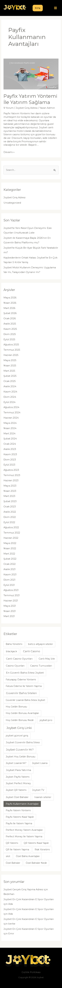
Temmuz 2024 (11, 412)
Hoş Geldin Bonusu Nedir (20, 720)
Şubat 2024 (10, 438)
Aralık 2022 (9, 511)
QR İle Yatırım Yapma (17, 849)
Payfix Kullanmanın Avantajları (22, 803)
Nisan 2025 (9, 365)
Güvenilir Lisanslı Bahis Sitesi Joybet (25, 700)
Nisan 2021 (9, 611)
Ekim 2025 (9, 334)
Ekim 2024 (9, 396)
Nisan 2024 (9, 428)
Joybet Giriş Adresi (27, 107)
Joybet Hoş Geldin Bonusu (20, 756)
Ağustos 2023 (11, 470)
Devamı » (8, 152)
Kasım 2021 (10, 574)
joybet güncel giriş (17, 735)
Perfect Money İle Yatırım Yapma (24, 836)
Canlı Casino (31, 651)
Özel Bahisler (13, 862)
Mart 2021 (9, 616)
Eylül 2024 (9, 402)
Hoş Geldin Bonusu (16, 706)
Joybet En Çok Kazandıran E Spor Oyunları (28, 899)
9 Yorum (8, 107)
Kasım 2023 (10, 454)
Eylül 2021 (9, 585)
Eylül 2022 (9, 522)
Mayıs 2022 (9, 543)
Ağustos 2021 (11, 590)
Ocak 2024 (9, 443)
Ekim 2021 (9, 579)
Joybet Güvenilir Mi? (20, 749)
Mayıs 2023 (9, 485)
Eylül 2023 (9, 464)
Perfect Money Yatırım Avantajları (24, 830)
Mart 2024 (9, 433)
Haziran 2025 (10, 355)
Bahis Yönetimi (14, 644)
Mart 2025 (9, 370)
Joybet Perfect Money (18, 783)
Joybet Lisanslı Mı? (16, 763)
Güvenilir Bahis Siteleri (21, 693)
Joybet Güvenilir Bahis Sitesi (23, 742)
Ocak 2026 (9, 318)
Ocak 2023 (9, 506)
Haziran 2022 (10, 537)
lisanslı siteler (42, 797)
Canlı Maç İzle (47, 658)
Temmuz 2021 (11, 595)
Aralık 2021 (9, 569)
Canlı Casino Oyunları (19, 658)
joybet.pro (46, 720)
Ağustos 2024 (11, 407)
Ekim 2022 (9, 517)
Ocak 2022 (9, 564)
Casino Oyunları (15, 665)
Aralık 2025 (9, 323)
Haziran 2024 (11, 417)
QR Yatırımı (12, 843)
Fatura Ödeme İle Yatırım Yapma (24, 686)
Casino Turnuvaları (41, 665)
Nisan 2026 (9, 302)
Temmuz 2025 (11, 349)
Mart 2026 (9, 308)
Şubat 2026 (10, 313)
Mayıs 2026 (9, 297)
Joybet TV (38, 790)
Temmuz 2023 (11, 475)
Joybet (40, 977)
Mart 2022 (9, 553)
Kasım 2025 (10, 329)
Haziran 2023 (10, 480)
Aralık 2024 (9, 386)
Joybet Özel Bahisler (17, 797)
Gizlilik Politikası (31, 972)
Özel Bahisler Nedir (36, 862)
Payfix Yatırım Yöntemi (18, 810)
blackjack (11, 651)
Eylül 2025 (9, 339)
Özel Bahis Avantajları (28, 856)
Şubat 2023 (10, 501)
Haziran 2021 (10, 600)
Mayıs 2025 (9, 360)
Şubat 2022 (9, 558)
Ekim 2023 (9, 459)
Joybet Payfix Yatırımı (17, 776)
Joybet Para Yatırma (18, 770)
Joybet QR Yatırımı (16, 790)
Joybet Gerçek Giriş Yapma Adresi (23, 889)
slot (8, 856)
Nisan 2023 (9, 491)
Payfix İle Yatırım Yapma (19, 823)
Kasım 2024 (10, 391)
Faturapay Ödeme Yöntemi (21, 679)
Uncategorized (12, 202)
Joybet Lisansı (40, 763)
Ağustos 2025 (11, 344)
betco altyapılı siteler (40, 644)
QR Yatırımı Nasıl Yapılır (36, 843)
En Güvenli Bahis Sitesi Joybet (25, 672)
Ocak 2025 (9, 381)
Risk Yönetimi (42, 849)
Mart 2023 (9, 496)
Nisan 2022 (9, 548)
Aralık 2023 (9, 449)
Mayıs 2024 (10, 423)
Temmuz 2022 (11, 532)
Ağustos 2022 (11, 527)
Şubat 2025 (10, 375)
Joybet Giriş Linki (19, 728)
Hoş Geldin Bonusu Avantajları (22, 713)
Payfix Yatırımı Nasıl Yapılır (20, 816)
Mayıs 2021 (9, 605)
